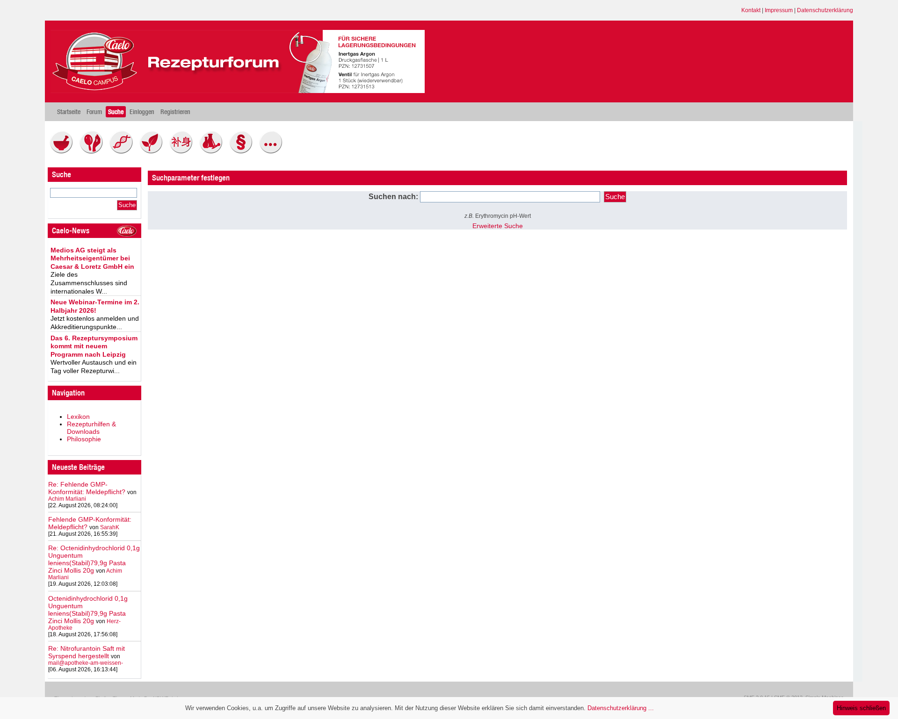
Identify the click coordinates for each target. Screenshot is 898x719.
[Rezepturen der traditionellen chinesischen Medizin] (183, 151)
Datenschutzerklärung (825, 10)
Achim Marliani (67, 499)
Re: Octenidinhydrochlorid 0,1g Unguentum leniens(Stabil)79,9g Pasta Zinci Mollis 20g (94, 559)
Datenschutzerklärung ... (620, 708)
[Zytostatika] (123, 151)
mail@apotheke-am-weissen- (85, 663)
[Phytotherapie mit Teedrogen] (153, 151)
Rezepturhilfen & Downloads (91, 427)
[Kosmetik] (94, 151)
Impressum (779, 10)
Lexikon (78, 416)
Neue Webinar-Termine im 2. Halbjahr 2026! (95, 306)
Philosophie (84, 439)
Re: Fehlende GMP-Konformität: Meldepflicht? (86, 488)
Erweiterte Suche (497, 226)
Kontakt (750, 10)
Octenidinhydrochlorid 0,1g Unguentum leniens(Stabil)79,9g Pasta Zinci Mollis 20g (88, 610)
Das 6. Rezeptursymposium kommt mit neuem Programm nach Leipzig (94, 346)
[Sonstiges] (273, 151)
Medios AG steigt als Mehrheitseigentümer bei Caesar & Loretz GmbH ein (92, 258)
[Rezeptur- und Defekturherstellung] (64, 151)
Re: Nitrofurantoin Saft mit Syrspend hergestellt (86, 652)
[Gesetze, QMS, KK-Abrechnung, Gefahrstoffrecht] (243, 151)
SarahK (109, 527)
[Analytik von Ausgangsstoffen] (213, 151)
